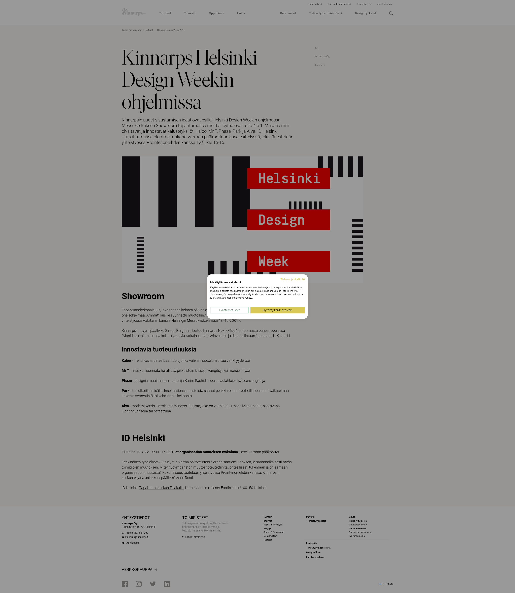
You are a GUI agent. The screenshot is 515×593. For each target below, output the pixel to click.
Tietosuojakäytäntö (292, 279)
